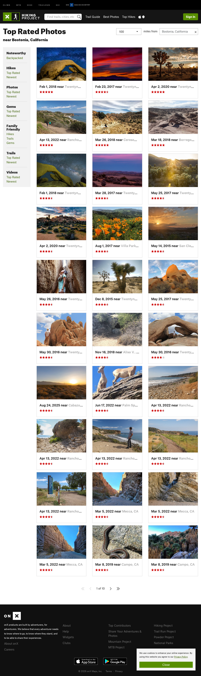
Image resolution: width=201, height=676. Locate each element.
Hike (30, 5)
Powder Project (164, 637)
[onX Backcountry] (78, 5)
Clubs (66, 643)
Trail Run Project (165, 631)
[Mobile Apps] (141, 16)
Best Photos (111, 16)
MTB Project (116, 647)
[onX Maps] (12, 619)
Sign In (190, 16)
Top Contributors (119, 625)
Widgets (68, 637)
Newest (11, 77)
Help (66, 631)
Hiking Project (163, 625)
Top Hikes (128, 16)
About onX (11, 643)
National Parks (163, 643)
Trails (10, 138)
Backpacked (14, 58)
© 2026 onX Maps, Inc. (90, 671)
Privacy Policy (181, 657)
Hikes (10, 134)
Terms (109, 671)
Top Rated (13, 73)
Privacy (119, 671)
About (67, 625)
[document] (166, 659)
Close (166, 664)
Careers (9, 649)
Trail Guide (92, 16)
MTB (18, 5)
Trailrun (44, 5)
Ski (58, 5)
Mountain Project (119, 641)
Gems (10, 142)
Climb (6, 5)
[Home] (23, 16)
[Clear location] (195, 31)
